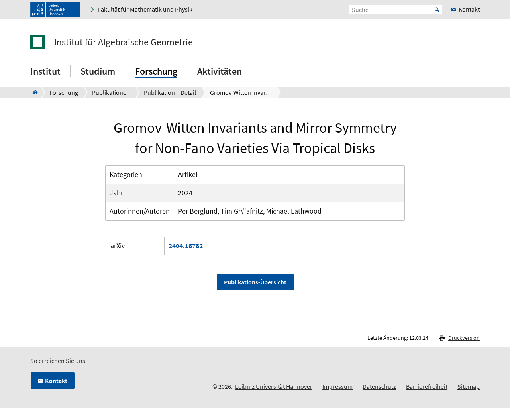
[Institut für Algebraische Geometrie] (33, 92)
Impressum (337, 386)
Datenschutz (379, 386)
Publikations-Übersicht (255, 282)
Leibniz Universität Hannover (273, 386)
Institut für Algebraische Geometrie (123, 42)
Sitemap (468, 386)
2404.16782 (186, 245)
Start (437, 9)
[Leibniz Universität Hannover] (55, 9)
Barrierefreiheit (426, 386)
